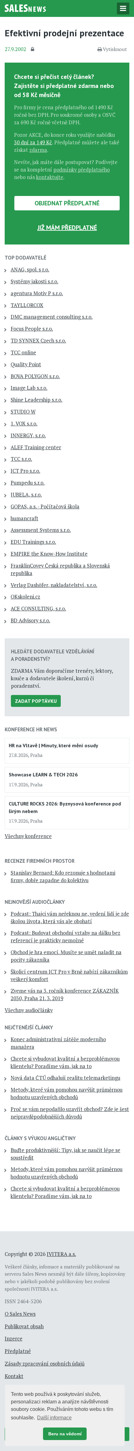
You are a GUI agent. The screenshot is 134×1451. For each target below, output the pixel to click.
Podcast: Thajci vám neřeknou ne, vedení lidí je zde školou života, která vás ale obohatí (70, 917)
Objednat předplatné (67, 203)
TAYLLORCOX (27, 305)
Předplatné (18, 1351)
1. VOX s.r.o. (24, 423)
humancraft (24, 518)
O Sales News (20, 1313)
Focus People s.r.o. (32, 328)
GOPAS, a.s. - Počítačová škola (45, 506)
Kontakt (14, 1376)
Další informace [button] (54, 1417)
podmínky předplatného (81, 169)
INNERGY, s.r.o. (28, 435)
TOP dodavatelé (25, 257)
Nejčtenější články (29, 1027)
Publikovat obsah (24, 1326)
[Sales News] (25, 7)
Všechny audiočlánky (29, 1010)
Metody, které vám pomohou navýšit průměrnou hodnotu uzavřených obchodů (66, 1093)
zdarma (38, 150)
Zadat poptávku (36, 701)
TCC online (23, 352)
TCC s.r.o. (21, 458)
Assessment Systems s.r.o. (41, 530)
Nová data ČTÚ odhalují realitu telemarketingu (65, 1077)
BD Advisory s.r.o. (30, 620)
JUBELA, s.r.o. (26, 494)
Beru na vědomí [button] (65, 1433)
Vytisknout (115, 49)
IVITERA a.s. (61, 1254)
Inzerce (13, 1338)
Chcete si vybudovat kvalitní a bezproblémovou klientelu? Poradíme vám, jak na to (65, 1062)
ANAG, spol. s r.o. (30, 269)
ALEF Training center (36, 447)
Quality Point (26, 364)
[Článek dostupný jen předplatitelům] (33, 49)
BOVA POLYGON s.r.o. (35, 376)
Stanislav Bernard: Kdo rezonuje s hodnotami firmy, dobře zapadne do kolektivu (63, 876)
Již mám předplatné (67, 228)
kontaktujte (49, 177)
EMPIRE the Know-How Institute (49, 553)
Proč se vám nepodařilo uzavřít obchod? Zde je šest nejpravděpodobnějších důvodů (70, 1113)
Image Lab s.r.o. (29, 387)
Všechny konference (28, 836)
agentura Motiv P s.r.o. (37, 293)
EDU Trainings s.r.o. (33, 541)
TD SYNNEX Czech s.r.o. (38, 340)
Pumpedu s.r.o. (28, 482)
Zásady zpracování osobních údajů (44, 1363)
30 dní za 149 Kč (33, 142)
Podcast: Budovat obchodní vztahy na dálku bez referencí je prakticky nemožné (65, 936)
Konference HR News (31, 729)
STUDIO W (23, 411)
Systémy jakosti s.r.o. (34, 281)
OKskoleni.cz (25, 596)
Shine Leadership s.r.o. (36, 399)
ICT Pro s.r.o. (25, 470)
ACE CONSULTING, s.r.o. (38, 608)
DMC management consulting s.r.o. (52, 316)
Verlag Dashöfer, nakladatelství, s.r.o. (54, 585)
